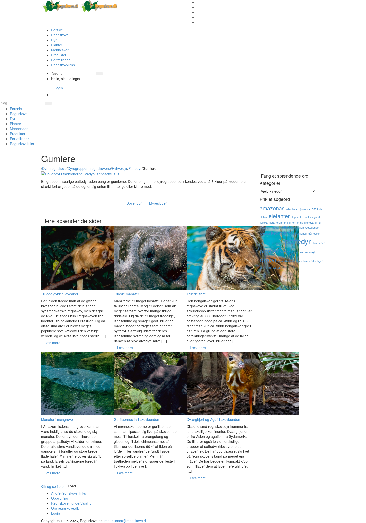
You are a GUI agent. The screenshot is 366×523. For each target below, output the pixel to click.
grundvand (310, 222)
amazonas (272, 208)
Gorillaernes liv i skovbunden (136, 419)
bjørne (302, 209)
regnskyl (310, 252)
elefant (264, 217)
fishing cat (314, 217)
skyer (299, 261)
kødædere (281, 233)
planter (269, 250)
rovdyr (268, 259)
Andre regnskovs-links (68, 493)
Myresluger (158, 203)
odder (263, 243)
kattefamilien (296, 227)
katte (284, 227)
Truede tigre (196, 293)
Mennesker (60, 49)
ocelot (316, 233)
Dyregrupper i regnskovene (89, 168)
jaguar (275, 227)
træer (266, 267)
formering (297, 222)
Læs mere (52, 342)
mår (310, 233)
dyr (321, 209)
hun (320, 222)
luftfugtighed (299, 233)
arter (288, 209)
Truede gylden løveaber (59, 293)
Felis (304, 217)
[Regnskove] (79, 5)
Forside (57, 29)
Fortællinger (60, 59)
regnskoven (297, 252)
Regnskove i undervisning (71, 503)
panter (280, 243)
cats (315, 208)
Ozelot (271, 243)
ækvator (277, 268)
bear (295, 209)
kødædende (312, 227)
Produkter (58, 54)
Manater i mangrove (57, 419)
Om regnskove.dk (65, 508)
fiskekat (264, 222)
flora (272, 222)
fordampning (283, 222)
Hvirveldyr (119, 168)
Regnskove (60, 34)
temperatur (309, 261)
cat (309, 209)
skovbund (289, 261)
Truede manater (126, 293)
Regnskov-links (63, 64)
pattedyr (298, 241)
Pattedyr (135, 168)
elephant (296, 217)
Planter (56, 44)
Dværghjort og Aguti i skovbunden (213, 419)
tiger (320, 261)
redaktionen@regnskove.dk (126, 520)
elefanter (279, 216)
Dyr (54, 39)
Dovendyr (134, 203)
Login (58, 87)
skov (280, 261)
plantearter (318, 243)
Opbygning (59, 498)
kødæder (265, 233)
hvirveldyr (265, 227)
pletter (285, 251)
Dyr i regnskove (54, 168)
